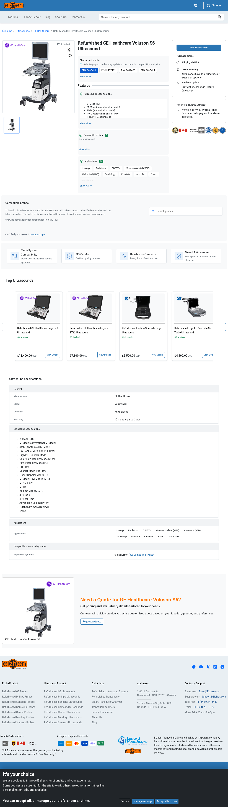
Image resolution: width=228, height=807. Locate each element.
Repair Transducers (102, 712)
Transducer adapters (103, 707)
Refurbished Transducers (106, 696)
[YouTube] (200, 666)
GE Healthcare (41, 31)
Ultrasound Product (55, 683)
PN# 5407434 (148, 70)
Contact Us (78, 17)
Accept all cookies (167, 801)
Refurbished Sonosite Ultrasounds (63, 701)
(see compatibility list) (141, 554)
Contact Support (38, 234)
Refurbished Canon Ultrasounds (62, 712)
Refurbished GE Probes (15, 691)
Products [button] (12, 17)
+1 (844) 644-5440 (206, 701)
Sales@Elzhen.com (209, 691)
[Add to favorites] (70, 55)
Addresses (143, 683)
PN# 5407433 (128, 70)
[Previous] (6, 327)
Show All (84, 76)
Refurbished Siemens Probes (18, 722)
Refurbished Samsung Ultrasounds (63, 707)
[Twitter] (208, 666)
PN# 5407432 (108, 70)
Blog (48, 17)
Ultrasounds (23, 31)
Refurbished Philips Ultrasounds (62, 696)
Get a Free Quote (199, 47)
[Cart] (196, 5)
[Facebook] (193, 666)
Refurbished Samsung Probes (18, 707)
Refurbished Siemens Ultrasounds (63, 722)
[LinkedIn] (215, 666)
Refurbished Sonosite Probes (18, 701)
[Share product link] (69, 49)
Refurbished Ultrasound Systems (110, 691)
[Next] (222, 327)
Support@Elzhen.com (213, 696)
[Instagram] (222, 666)
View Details (52, 355)
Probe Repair (32, 17)
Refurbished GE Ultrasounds (59, 691)
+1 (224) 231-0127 (203, 707)
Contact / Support (195, 683)
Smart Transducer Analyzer (107, 701)
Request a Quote (92, 621)
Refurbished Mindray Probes (18, 717)
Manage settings (142, 801)
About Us (60, 17)
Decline (125, 801)
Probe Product (10, 683)
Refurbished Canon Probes (17, 712)
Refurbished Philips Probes (17, 696)
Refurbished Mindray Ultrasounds (63, 717)
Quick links (98, 683)
